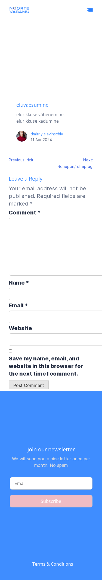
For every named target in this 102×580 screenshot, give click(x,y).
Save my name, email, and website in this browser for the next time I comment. (46, 366)
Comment (25, 212)
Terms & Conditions (52, 564)
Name (19, 282)
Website (20, 328)
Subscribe (51, 501)
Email (18, 305)
